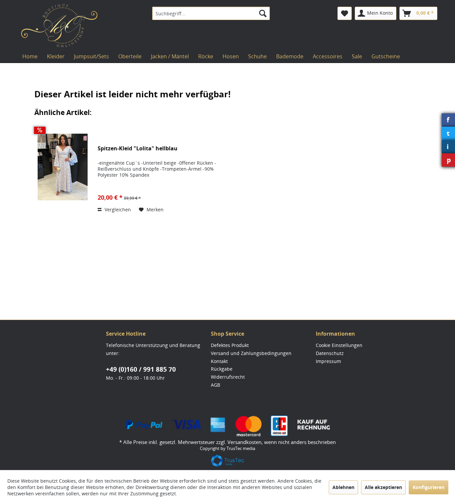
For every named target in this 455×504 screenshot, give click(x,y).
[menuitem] (211, 13)
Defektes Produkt (230, 345)
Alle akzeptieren (383, 487)
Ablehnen (343, 487)
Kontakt (219, 361)
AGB (215, 385)
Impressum (328, 361)
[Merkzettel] (344, 13)
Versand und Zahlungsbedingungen (251, 353)
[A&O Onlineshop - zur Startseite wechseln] (59, 25)
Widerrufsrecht (228, 377)
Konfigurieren (428, 487)
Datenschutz (330, 353)
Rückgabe (221, 369)
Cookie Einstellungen (339, 345)
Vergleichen (117, 209)
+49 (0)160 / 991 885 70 (141, 369)
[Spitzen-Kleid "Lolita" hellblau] (62, 167)
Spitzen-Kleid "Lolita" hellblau (138, 148)
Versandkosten (244, 442)
